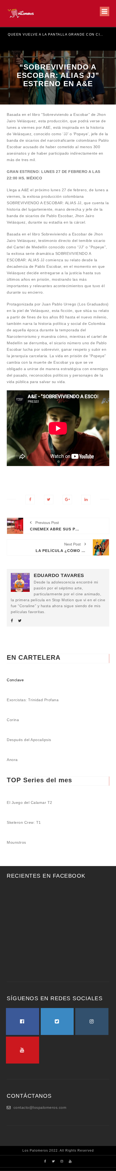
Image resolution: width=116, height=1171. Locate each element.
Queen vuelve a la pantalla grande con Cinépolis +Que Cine (55, 34)
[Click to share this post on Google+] (67, 499)
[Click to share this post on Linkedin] (86, 499)
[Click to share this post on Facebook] (30, 499)
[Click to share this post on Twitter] (48, 499)
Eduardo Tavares (59, 575)
